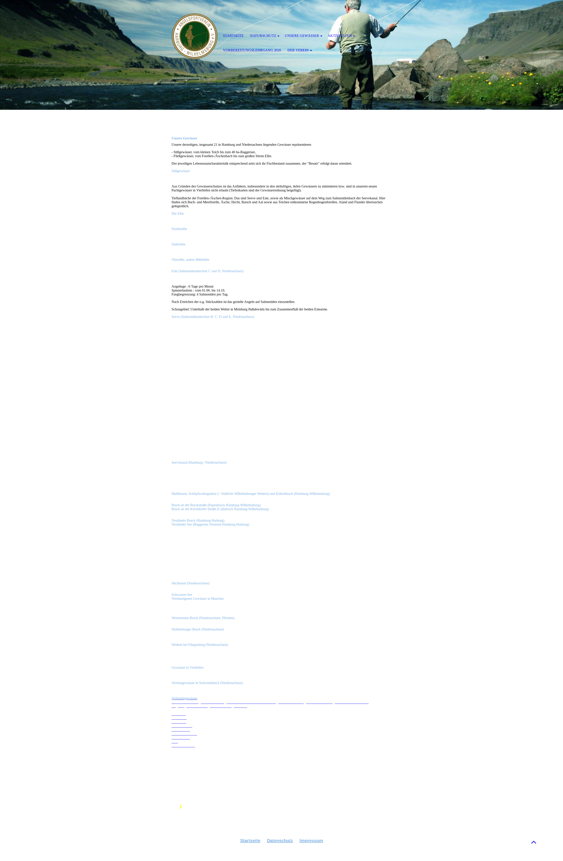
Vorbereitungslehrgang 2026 (252, 50)
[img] (195, 36)
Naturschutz (263, 36)
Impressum (311, 840)
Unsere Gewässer (302, 36)
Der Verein (298, 50)
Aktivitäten (340, 36)
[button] (533, 842)
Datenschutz (280, 840)
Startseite (250, 840)
